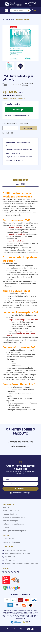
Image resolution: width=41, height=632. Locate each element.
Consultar (28, 128)
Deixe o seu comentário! (20, 446)
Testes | (13, 19)
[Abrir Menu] (6, 10)
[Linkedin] (15, 572)
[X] (18, 572)
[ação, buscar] (28, 10)
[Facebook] (3, 572)
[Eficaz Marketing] (22, 629)
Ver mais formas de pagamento (13, 99)
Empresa (5, 507)
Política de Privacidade (11, 542)
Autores (5, 527)
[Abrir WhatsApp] (36, 627)
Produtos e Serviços (10, 521)
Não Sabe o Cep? (8, 133)
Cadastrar (20, 488)
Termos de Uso (8, 539)
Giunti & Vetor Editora (10, 511)
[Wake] (30, 629)
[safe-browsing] (11, 588)
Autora (20, 184)
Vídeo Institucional (9, 514)
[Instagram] (6, 572)
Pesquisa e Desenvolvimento (13, 517)
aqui (10, 116)
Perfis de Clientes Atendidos (13, 524)
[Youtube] (12, 572)
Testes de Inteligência (22, 19)
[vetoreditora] (20, 4)
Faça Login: (18, 109)
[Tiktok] (9, 572)
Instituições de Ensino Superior (14, 531)
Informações (20, 179)
